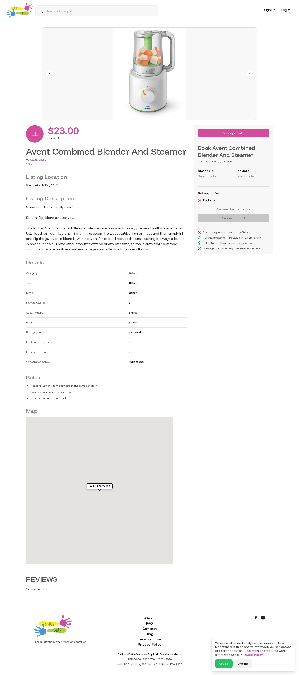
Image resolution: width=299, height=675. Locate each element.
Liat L (42, 159)
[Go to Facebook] (256, 617)
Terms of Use (149, 639)
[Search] (40, 10)
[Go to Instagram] (263, 617)
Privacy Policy (150, 644)
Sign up (269, 10)
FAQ (149, 623)
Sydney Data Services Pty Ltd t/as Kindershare (149, 654)
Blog (149, 634)
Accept (224, 664)
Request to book (234, 218)
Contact (149, 628)
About (149, 618)
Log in (285, 10)
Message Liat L (233, 133)
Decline (243, 664)
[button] (100, 487)
